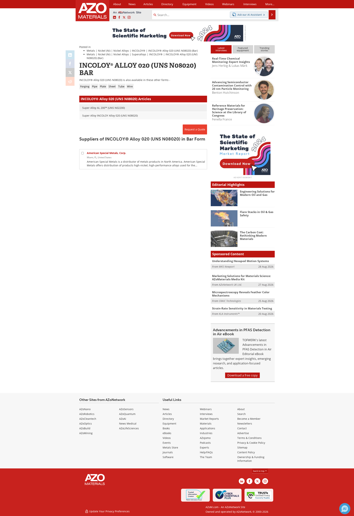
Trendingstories (264, 49)
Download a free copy (242, 375)
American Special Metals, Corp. (106, 153)
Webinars (206, 409)
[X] (70, 72)
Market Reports (209, 418)
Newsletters (244, 423)
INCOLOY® (138, 50)
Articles (167, 414)
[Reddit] (70, 81)
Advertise (243, 433)
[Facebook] (70, 63)
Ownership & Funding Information (250, 459)
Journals (168, 452)
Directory (167, 4)
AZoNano (85, 409)
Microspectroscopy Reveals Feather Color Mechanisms (241, 293)
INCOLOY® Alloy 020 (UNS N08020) (169, 50)
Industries (206, 433)
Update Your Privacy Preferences (109, 511)
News (166, 409)
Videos (167, 438)
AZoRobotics (86, 414)
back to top (259, 470)
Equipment (169, 423)
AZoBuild (84, 428)
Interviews (206, 414)
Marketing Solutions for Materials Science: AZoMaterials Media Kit (241, 277)
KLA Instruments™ (229, 314)
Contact (242, 428)
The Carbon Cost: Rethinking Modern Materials (253, 235)
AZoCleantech (87, 418)
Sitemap (242, 447)
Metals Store (170, 447)
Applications (207, 428)
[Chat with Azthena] (344, 508)
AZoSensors (126, 409)
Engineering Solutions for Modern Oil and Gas (257, 193)
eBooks (167, 433)
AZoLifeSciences (129, 428)
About (241, 409)
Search (241, 414)
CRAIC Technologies (230, 301)
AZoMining (86, 433)
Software (168, 457)
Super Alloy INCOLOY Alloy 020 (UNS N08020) (110, 115)
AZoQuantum (127, 414)
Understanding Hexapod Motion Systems (240, 261)
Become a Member (249, 418)
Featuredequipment (243, 49)
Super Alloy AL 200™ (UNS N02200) (103, 108)
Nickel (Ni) (104, 50)
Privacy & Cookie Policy (251, 442)
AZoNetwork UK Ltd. (230, 284)
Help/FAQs (206, 452)
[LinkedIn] (70, 54)
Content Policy (246, 452)
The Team (206, 457)
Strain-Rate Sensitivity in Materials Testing (242, 308)
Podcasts (205, 442)
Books (166, 428)
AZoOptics (85, 423)
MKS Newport (227, 266)
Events (167, 442)
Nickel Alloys (121, 50)
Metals (91, 50)
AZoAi (122, 418)
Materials (205, 423)
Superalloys (139, 54)
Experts (204, 447)
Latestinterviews (221, 49)
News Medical (127, 423)
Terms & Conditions (249, 438)
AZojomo (205, 438)
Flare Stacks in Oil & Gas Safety (256, 213)
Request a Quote (195, 129)
